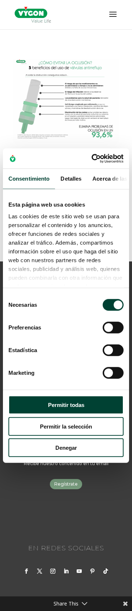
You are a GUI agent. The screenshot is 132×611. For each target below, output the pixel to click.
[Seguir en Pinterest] (92, 571)
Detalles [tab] (70, 179)
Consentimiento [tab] (29, 179)
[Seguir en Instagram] (53, 571)
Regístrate (66, 484)
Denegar (66, 448)
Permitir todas (66, 405)
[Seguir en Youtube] (79, 571)
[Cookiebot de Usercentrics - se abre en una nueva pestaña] (93, 158)
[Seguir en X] (39, 571)
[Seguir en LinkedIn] (66, 571)
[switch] (113, 327)
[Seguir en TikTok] (105, 571)
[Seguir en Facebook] (26, 571)
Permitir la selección (66, 426)
